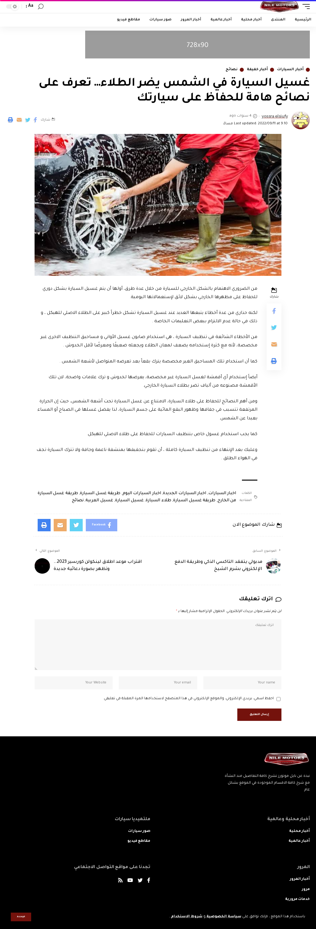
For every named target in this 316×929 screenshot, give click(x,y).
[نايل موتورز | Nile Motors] (279, 6)
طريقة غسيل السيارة (194, 500)
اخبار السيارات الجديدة (184, 493)
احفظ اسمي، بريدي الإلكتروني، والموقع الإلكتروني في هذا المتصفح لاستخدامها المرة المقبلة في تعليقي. (188, 699)
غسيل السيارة (129, 500)
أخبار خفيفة (257, 70)
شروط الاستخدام (186, 917)
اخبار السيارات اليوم (142, 493)
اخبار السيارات (222, 493)
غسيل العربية (99, 500)
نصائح (232, 70)
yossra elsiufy (275, 116)
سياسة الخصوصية (223, 917)
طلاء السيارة (158, 500)
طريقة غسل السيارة (100, 493)
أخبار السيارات (290, 70)
